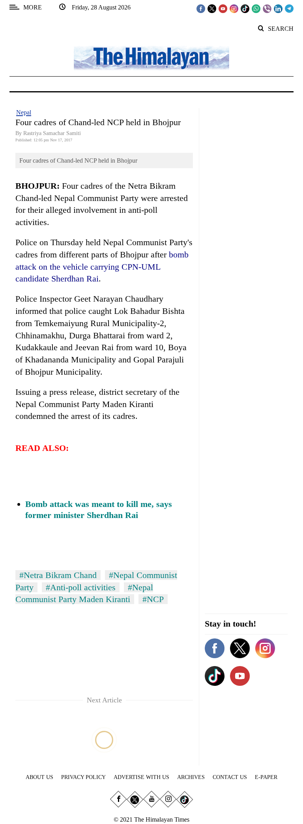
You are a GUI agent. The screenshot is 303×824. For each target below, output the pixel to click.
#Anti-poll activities (81, 587)
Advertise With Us (141, 777)
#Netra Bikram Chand (58, 575)
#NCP (153, 599)
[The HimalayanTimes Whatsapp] (256, 8)
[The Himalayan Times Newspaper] (151, 57)
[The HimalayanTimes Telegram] (289, 8)
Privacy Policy (83, 777)
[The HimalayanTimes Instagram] (234, 8)
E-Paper (266, 777)
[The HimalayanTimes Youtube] (223, 8)
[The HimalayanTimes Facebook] (200, 8)
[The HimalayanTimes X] (212, 8)
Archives (191, 777)
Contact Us (230, 777)
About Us (39, 777)
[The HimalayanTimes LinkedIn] (278, 8)
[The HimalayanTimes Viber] (267, 8)
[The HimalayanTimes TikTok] (245, 8)
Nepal (23, 112)
